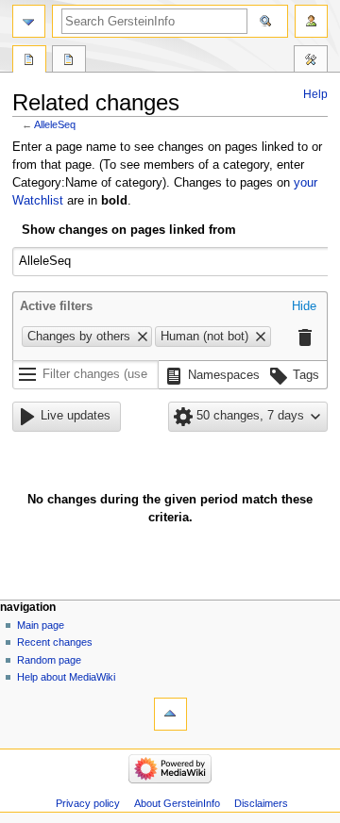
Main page (40, 625)
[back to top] (170, 714)
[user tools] (311, 21)
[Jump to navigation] (28, 21)
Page (29, 61)
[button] (304, 307)
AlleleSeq (55, 124)
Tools (311, 61)
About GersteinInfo (177, 803)
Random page (49, 660)
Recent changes (55, 642)
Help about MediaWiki (66, 677)
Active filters (56, 306)
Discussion (69, 61)
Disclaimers (261, 803)
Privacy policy (88, 803)
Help (315, 94)
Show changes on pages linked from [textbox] (129, 230)
